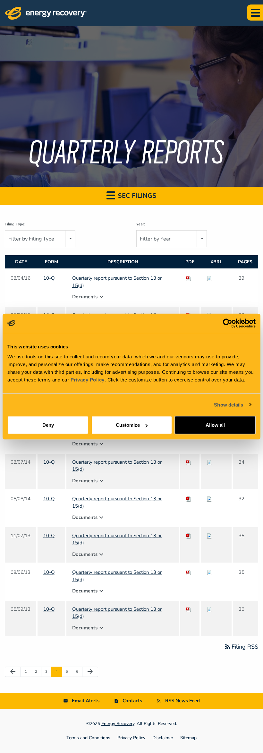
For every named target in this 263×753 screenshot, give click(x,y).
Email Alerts (85, 700)
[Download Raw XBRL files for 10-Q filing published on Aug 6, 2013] (209, 572)
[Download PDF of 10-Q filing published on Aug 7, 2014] (188, 462)
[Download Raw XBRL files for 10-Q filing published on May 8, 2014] (209, 498)
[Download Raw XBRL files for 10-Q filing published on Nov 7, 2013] (209, 535)
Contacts (132, 700)
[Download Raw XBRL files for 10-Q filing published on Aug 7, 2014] (209, 462)
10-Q (49, 278)
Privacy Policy (88, 379)
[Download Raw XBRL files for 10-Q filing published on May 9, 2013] (209, 609)
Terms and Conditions (88, 738)
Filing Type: (15, 224)
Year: (140, 224)
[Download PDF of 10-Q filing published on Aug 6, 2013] (188, 572)
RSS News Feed (182, 700)
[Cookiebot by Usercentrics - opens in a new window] (227, 323)
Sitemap (188, 738)
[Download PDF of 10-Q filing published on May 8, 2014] (188, 498)
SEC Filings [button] (136, 195)
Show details (228, 404)
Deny (48, 425)
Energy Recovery (117, 724)
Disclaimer (162, 738)
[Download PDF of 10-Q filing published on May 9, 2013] (188, 609)
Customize (128, 425)
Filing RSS (241, 647)
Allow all (215, 425)
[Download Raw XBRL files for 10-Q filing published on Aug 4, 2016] (209, 278)
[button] (255, 12)
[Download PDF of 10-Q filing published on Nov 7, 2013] (188, 535)
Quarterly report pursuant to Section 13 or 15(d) (117, 282)
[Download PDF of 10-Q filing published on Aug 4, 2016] (188, 278)
